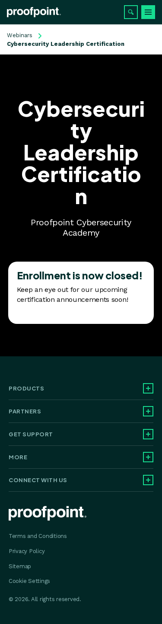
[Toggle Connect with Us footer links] (148, 480)
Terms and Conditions (38, 536)
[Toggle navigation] (148, 12)
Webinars (19, 35)
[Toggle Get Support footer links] (148, 434)
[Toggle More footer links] (148, 457)
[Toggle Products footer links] (148, 388)
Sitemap (20, 566)
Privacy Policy (26, 551)
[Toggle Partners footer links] (148, 411)
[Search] (131, 12)
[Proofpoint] (34, 12)
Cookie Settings (29, 581)
